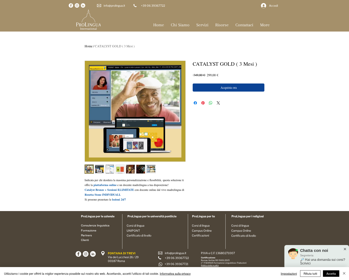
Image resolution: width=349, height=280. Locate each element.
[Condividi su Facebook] (195, 102)
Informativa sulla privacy (175, 274)
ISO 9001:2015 (222, 260)
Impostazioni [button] (289, 274)
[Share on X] (218, 102)
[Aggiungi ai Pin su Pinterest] (203, 102)
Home (89, 46)
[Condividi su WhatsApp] (210, 102)
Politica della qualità (210, 265)
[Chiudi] (344, 273)
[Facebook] (71, 5)
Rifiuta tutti (310, 274)
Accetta (331, 274)
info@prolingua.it (114, 5)
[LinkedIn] (83, 5)
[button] (202, 25)
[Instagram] (77, 5)
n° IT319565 (207, 263)
